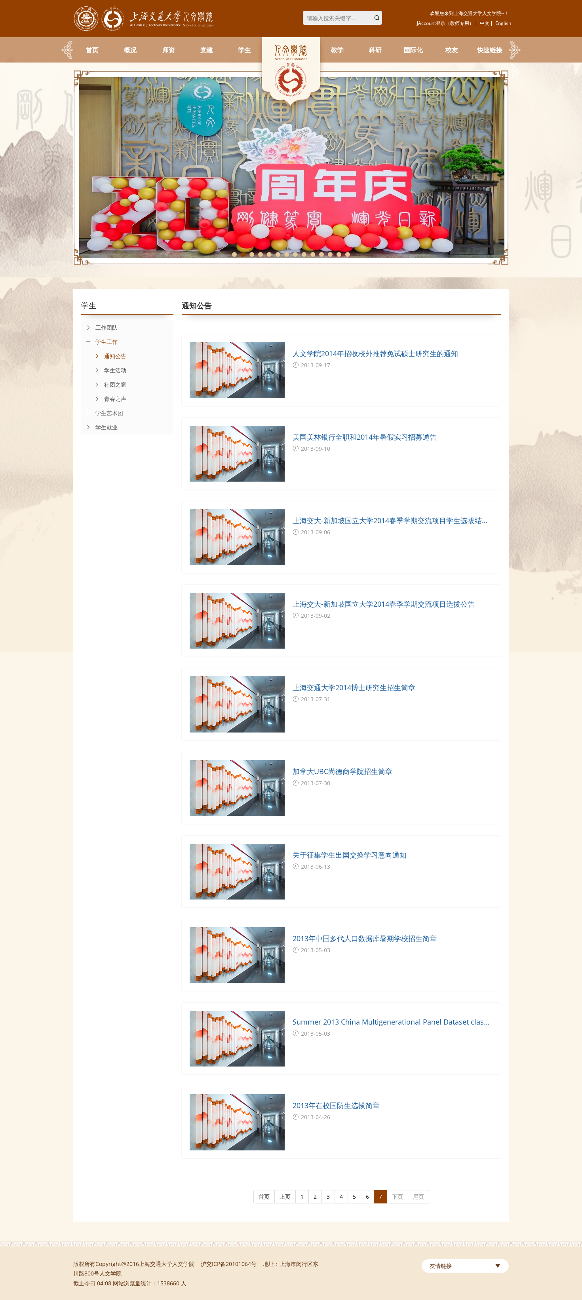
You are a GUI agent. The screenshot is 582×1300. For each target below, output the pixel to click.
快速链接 (489, 50)
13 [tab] (339, 254)
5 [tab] (269, 254)
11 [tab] (321, 254)
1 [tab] (234, 254)
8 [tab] (295, 254)
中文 (484, 23)
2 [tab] (243, 254)
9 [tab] (304, 254)
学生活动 (115, 370)
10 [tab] (312, 254)
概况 (130, 50)
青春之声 (115, 398)
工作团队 (106, 327)
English (503, 23)
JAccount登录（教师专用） (445, 23)
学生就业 (106, 427)
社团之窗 (115, 384)
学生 (244, 50)
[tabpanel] (291, 167)
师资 (168, 50)
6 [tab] (278, 254)
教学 (337, 50)
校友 (451, 50)
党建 (206, 50)
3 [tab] (251, 254)
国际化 (413, 50)
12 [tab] (330, 254)
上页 (285, 1196)
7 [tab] (286, 254)
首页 (92, 50)
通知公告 (115, 356)
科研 (375, 50)
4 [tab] (260, 254)
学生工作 (106, 341)
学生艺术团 (109, 413)
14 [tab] (347, 254)
